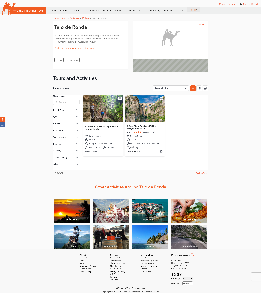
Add (202, 24)
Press (82, 260)
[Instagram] (178, 274)
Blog (82, 263)
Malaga (86, 18)
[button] (2, 119)
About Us (84, 258)
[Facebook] (172, 274)
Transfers (94, 10)
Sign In (255, 4)
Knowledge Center (88, 266)
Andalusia (75, 18)
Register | (247, 4)
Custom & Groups (136, 10)
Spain (65, 18)
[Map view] (199, 88)
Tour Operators (147, 263)
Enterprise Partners (149, 266)
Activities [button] (77, 10)
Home (57, 18)
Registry (113, 277)
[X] (175, 274)
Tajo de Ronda (99, 18)
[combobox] (187, 283)
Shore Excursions (112, 10)
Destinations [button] (58, 10)
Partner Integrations (149, 260)
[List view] (205, 88)
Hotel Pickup (115, 268)
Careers (144, 268)
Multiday (155, 10)
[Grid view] (193, 88)
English (186, 283)
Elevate (168, 10)
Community (146, 271)
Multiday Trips (116, 266)
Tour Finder (115, 279)
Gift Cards (114, 274)
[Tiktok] (181, 274)
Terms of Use (85, 268)
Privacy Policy (85, 271)
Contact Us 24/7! (178, 268)
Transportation (116, 260)
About (180, 10)
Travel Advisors (147, 258)
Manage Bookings (118, 271)
